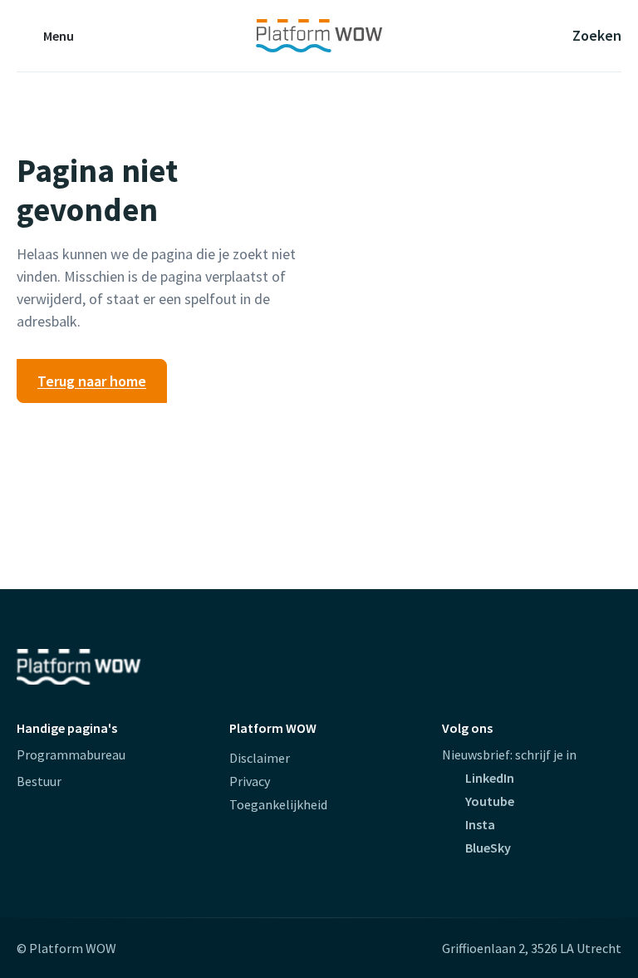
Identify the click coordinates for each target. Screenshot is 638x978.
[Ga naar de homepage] (319, 35)
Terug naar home (91, 381)
